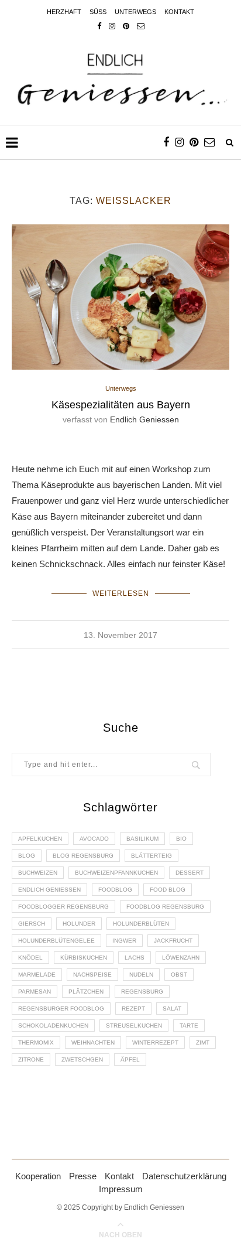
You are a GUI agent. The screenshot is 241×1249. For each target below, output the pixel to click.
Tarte (189, 1025)
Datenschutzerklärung (184, 1176)
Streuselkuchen (134, 1025)
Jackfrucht (173, 940)
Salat (172, 1008)
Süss (97, 11)
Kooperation (38, 1176)
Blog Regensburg (83, 855)
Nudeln (141, 974)
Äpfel (130, 1059)
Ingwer (124, 940)
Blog (26, 855)
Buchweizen (37, 872)
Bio (181, 838)
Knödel (30, 957)
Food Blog (167, 889)
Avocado (94, 838)
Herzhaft (64, 11)
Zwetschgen (82, 1059)
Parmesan (34, 991)
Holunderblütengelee (56, 940)
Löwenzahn (180, 957)
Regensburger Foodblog (61, 1008)
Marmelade (37, 974)
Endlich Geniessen (144, 419)
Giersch (31, 923)
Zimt (202, 1042)
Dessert (189, 872)
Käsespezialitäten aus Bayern (120, 405)
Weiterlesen (120, 593)
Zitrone (31, 1059)
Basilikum (142, 838)
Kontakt (179, 11)
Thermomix (36, 1042)
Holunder (79, 923)
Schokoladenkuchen (53, 1025)
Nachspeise (92, 974)
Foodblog (115, 889)
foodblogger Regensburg (63, 906)
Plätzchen (86, 991)
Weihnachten (93, 1042)
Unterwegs (135, 11)
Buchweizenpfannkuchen (116, 872)
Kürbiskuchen (83, 957)
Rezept (133, 1008)
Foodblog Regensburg (165, 906)
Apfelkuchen (40, 838)
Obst (179, 974)
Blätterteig (151, 855)
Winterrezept (155, 1042)
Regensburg (142, 991)
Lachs (134, 957)
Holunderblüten (141, 923)
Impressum (121, 1189)
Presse (83, 1176)
